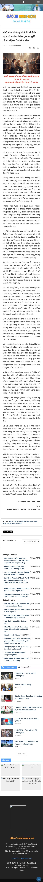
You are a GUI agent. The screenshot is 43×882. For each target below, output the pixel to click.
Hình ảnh (5, 760)
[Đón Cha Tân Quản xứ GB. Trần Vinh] (10, 770)
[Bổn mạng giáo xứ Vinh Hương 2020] (10, 784)
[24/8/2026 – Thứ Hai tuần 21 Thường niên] (7, 733)
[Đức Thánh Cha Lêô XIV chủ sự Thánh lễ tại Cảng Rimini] (7, 743)
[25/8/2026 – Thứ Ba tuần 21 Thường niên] (7, 676)
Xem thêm (21, 753)
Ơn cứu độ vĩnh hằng (23, 685)
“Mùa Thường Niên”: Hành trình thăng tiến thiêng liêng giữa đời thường (16, 629)
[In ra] (34, 47)
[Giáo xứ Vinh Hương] (21, 18)
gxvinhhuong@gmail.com (22, 858)
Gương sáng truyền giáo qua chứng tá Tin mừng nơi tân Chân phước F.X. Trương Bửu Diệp (16, 560)
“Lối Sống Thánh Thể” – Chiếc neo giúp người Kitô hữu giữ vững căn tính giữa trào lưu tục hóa (17, 641)
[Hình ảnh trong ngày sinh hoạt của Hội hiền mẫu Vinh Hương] (31, 783)
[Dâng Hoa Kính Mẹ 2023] (31, 770)
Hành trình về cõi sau (12, 635)
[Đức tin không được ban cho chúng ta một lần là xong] (7, 698)
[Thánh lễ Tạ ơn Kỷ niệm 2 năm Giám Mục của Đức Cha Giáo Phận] (7, 710)
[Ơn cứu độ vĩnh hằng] (7, 687)
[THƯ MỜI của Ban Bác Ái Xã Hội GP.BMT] (7, 721)
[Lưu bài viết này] (38, 47)
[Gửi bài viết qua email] (30, 47)
